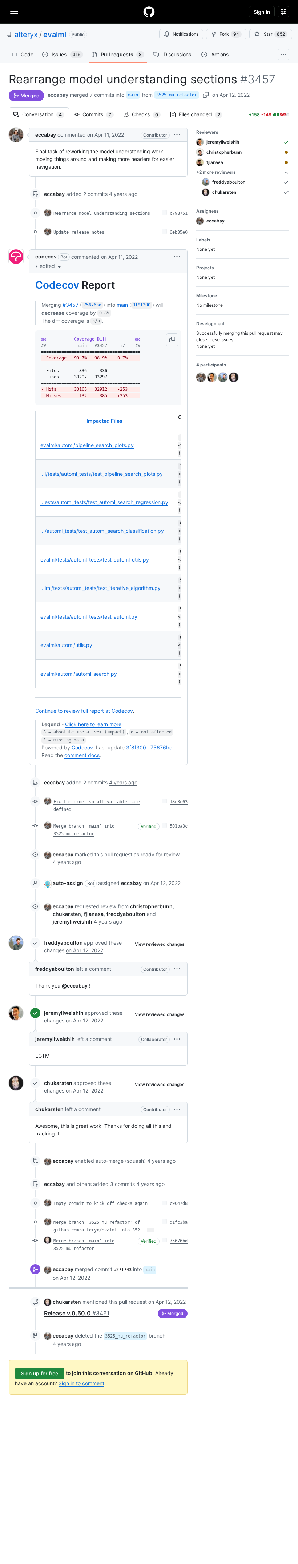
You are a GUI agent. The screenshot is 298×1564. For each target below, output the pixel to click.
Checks (148, 114)
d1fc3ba (179, 1222)
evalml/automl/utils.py (66, 645)
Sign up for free (39, 1373)
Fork (229, 34)
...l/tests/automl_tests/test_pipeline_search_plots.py (101, 474)
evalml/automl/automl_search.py (78, 674)
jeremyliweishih (64, 1013)
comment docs (82, 755)
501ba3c (179, 826)
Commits (100, 114)
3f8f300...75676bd (149, 747)
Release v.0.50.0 (76, 1313)
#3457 (70, 305)
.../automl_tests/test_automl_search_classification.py (102, 531)
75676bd (179, 1240)
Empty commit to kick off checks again (100, 1203)
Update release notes (78, 232)
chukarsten (58, 1083)
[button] (177, 134)
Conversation (45, 114)
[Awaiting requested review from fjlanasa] (286, 162)
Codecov (57, 285)
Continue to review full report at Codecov (84, 711)
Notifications (185, 34)
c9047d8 (179, 1203)
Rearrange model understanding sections (101, 213)
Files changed (203, 114)
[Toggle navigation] (14, 11)
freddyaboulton (63, 943)
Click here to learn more (93, 724)
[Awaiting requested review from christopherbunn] (286, 152)
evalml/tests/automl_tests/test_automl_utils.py (94, 559)
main (133, 94)
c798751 (179, 213)
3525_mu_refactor (176, 94)
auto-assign (68, 883)
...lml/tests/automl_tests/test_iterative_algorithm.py (100, 588)
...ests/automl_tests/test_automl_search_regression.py (104, 502)
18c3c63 (179, 801)
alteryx (26, 34)
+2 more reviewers (216, 172)
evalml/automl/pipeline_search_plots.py (87, 445)
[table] (108, 549)
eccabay (58, 95)
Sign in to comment (81, 1383)
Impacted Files (104, 421)
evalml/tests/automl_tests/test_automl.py (88, 617)
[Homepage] (149, 11)
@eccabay (75, 985)
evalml (54, 34)
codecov (46, 256)
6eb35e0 (179, 232)
